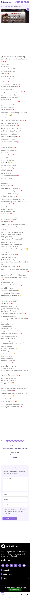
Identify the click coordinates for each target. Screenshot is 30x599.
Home (2, 6)
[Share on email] (19, 441)
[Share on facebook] (16, 441)
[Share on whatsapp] (7, 441)
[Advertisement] (15, 40)
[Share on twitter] (13, 441)
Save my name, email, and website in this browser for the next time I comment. (16, 511)
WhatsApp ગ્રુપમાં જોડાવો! (14, 589)
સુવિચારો (8, 6)
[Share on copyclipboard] (22, 441)
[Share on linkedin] (10, 441)
